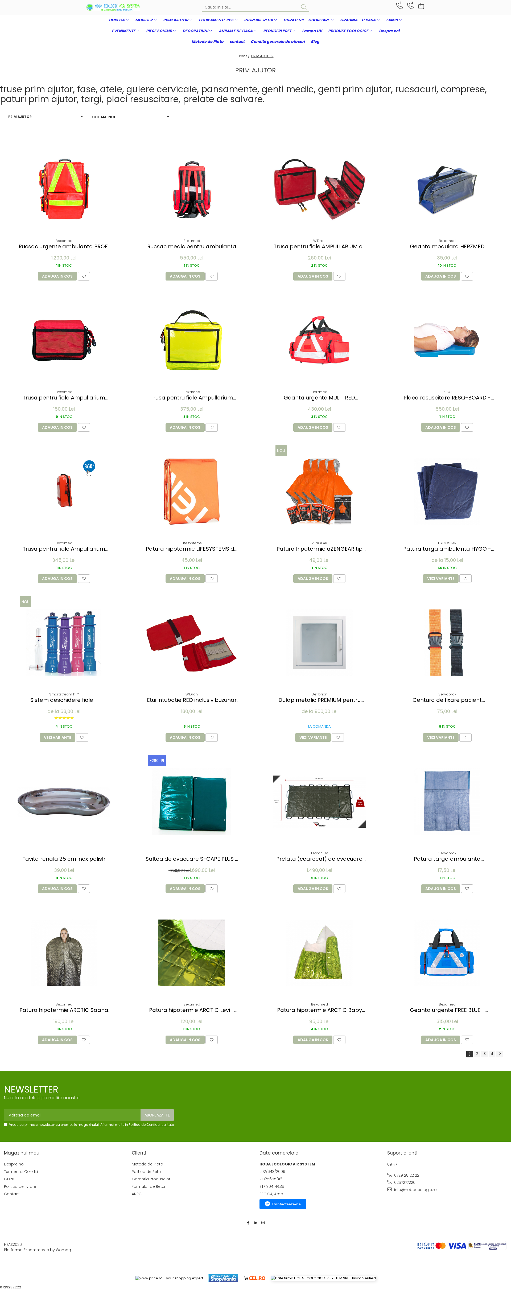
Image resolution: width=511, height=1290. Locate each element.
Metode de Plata (208, 41)
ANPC (137, 1194)
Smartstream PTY (64, 694)
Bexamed (64, 240)
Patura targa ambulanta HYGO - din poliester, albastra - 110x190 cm (447, 549)
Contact (12, 1194)
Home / (244, 56)
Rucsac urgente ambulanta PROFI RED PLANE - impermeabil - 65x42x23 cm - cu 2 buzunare (64, 247)
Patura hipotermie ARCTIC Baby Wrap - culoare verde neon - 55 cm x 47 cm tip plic (319, 1010)
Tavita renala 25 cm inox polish (63, 859)
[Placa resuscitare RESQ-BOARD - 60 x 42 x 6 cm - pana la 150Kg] (447, 340)
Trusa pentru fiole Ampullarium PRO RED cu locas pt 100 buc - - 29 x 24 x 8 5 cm (64, 549)
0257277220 (404, 1182)
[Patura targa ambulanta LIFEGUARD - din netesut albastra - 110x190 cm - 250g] (447, 801)
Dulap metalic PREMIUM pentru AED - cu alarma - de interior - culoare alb (319, 700)
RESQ (447, 391)
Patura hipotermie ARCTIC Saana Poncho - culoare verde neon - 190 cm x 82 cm (64, 1010)
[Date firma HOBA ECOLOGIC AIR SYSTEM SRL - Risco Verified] (323, 1278)
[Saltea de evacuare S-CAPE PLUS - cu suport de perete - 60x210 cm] (191, 801)
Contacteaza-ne (286, 1204)
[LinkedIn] (255, 1222)
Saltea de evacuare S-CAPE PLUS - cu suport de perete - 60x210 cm (192, 859)
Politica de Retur (147, 1171)
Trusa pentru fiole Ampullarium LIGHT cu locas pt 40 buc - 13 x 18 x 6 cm (64, 398)
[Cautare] (303, 7)
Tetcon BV (319, 853)
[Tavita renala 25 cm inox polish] (63, 801)
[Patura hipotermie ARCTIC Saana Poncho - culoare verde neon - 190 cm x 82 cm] (63, 952)
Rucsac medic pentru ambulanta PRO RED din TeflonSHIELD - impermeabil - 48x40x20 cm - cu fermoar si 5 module (191, 247)
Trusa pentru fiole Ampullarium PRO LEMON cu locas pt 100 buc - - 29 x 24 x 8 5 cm (191, 398)
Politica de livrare (20, 1186)
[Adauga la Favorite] (84, 276)
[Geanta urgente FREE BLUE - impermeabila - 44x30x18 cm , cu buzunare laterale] (447, 952)
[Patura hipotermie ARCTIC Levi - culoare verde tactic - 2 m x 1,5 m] (191, 952)
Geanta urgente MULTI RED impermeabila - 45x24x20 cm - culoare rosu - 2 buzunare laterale (319, 398)
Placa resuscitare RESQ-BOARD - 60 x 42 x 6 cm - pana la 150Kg (447, 398)
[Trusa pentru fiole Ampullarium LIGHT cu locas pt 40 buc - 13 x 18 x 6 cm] (63, 340)
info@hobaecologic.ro (415, 1189)
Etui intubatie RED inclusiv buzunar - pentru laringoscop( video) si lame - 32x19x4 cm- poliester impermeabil (192, 700)
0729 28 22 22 (406, 1175)
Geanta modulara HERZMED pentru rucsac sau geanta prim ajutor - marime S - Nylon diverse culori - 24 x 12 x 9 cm (447, 247)
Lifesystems (192, 543)
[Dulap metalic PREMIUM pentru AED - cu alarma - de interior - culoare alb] (319, 642)
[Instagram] (263, 1222)
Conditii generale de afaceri (278, 41)
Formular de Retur (149, 1186)
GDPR (9, 1179)
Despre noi (389, 31)
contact (237, 41)
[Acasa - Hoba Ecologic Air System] (113, 7)
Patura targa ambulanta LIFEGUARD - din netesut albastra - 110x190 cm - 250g (447, 859)
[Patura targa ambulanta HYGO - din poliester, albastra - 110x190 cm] (447, 491)
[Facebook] (248, 1222)
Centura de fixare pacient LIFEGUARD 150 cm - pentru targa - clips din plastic (447, 700)
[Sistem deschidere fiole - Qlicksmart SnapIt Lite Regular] (63, 642)
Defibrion (319, 694)
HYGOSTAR (447, 543)
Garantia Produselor (151, 1179)
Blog (315, 41)
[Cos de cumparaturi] (420, 6)
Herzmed (319, 391)
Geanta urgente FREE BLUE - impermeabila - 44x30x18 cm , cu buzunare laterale (447, 1010)
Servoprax (447, 694)
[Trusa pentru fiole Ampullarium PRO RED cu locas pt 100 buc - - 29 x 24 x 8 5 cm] (63, 491)
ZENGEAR (319, 543)
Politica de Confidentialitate (151, 1124)
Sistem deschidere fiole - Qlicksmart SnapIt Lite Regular (64, 700)
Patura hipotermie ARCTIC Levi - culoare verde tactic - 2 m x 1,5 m (191, 1010)
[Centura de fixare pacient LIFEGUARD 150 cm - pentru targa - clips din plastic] (447, 642)
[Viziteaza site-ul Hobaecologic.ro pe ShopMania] (223, 1278)
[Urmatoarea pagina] (499, 1054)
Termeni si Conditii (21, 1171)
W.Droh (319, 240)
